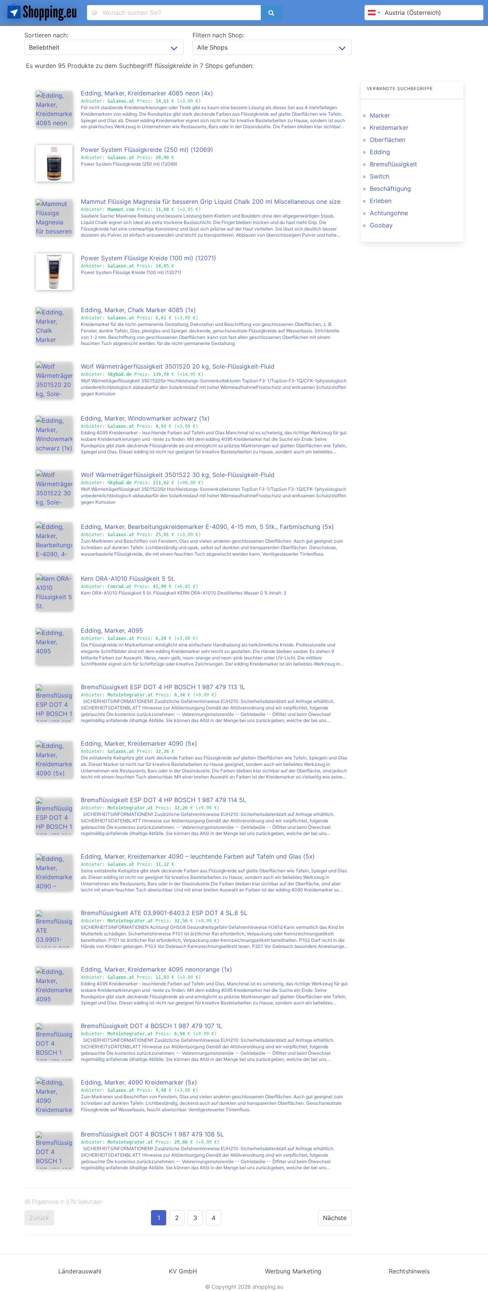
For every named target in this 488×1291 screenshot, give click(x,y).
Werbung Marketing (293, 1271)
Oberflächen (387, 139)
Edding (380, 152)
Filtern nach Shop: (218, 35)
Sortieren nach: (46, 35)
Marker (380, 115)
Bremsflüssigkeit (393, 164)
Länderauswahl (79, 1271)
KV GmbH (183, 1271)
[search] (271, 12)
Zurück (39, 1218)
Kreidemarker (389, 127)
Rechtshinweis (409, 1271)
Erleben (381, 201)
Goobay (381, 225)
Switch (379, 176)
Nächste (335, 1218)
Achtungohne (389, 213)
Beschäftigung (390, 188)
